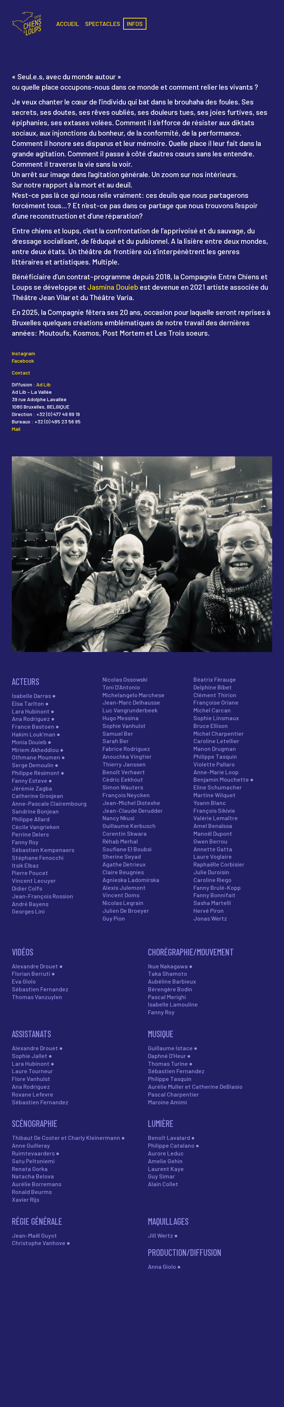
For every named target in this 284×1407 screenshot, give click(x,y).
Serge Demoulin (33, 764)
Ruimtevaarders (33, 1153)
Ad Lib (43, 384)
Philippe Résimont (36, 772)
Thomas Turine (168, 1063)
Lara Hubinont (31, 711)
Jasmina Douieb (112, 286)
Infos (135, 23)
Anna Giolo (162, 1266)
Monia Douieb (29, 741)
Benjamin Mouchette (221, 779)
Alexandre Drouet (35, 965)
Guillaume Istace (170, 1047)
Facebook (23, 360)
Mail (16, 429)
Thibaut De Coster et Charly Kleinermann (66, 1137)
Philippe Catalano (171, 1145)
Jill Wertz (160, 1235)
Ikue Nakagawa (168, 965)
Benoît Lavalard (169, 1137)
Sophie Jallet (29, 1055)
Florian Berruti (31, 973)
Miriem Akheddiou (35, 749)
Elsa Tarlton (28, 703)
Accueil (67, 23)
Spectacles (102, 23)
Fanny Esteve (29, 780)
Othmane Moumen (36, 757)
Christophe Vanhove (38, 1242)
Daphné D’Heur (167, 1055)
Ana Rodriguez (31, 718)
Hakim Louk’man (33, 734)
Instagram (23, 353)
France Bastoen (33, 726)
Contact (21, 372)
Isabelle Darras (31, 695)
